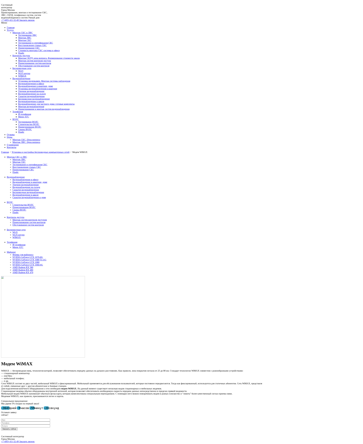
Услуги (10, 30)
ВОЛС (15, 119)
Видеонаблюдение (21, 78)
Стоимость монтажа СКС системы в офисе (39, 50)
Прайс (21, 53)
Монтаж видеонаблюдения (31, 106)
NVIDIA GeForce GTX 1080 (25, 262)
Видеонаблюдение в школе (31, 101)
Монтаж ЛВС (24, 38)
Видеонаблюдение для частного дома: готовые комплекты (46, 104)
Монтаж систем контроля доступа (34, 60)
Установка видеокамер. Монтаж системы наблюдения (44, 81)
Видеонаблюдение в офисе (31, 83)
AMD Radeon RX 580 (22, 267)
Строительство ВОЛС (28, 124)
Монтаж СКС (24, 40)
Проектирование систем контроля (34, 63)
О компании (13, 145)
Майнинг (11, 252)
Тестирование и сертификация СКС (35, 43)
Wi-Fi (20, 71)
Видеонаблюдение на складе (32, 94)
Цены (9, 137)
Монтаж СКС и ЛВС (22, 32)
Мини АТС (23, 117)
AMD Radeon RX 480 (22, 270)
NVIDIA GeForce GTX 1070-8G (27, 257)
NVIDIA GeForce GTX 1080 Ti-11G (29, 260)
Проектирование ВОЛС (29, 127)
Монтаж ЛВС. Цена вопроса (26, 142)
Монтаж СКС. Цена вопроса (26, 139)
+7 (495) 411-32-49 (10, 20)
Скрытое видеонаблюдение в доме (29, 197)
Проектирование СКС (29, 48)
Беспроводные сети (21, 68)
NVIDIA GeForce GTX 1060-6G (27, 265)
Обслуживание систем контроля (33, 66)
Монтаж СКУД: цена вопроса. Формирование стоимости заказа (49, 58)
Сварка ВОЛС (25, 129)
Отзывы (11, 134)
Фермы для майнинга (22, 254)
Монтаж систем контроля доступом (29, 220)
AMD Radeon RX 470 (22, 272)
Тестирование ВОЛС (28, 122)
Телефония (17, 111)
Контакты (11, 147)
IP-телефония (24, 114)
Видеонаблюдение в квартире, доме (35, 86)
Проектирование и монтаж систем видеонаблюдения (43, 109)
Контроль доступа (21, 55)
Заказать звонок (27, 20)
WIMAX (22, 76)
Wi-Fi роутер (24, 73)
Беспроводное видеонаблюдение (34, 99)
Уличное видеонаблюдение (31, 91)
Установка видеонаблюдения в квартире (37, 88)
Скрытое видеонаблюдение (31, 96)
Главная (10, 27)
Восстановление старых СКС (32, 45)
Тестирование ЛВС (27, 35)
